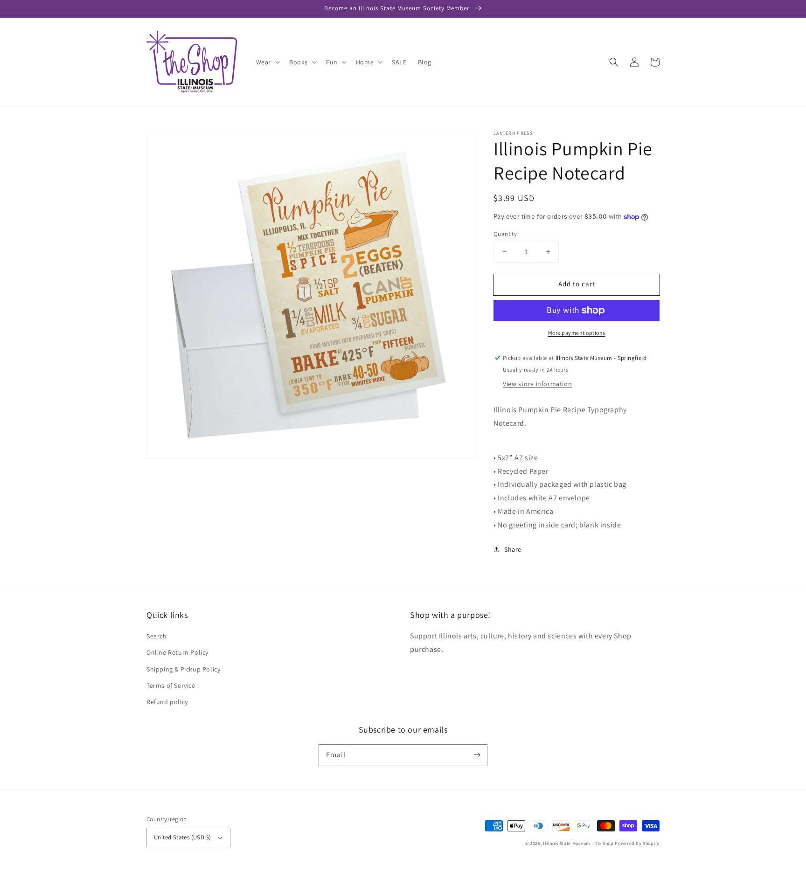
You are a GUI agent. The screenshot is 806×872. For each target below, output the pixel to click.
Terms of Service (170, 685)
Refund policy (167, 702)
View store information (537, 384)
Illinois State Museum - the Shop (578, 843)
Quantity (505, 234)
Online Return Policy (177, 652)
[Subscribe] (476, 755)
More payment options (576, 332)
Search (156, 636)
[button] (614, 62)
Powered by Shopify (637, 843)
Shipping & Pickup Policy (183, 669)
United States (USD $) (182, 837)
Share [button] (512, 549)
